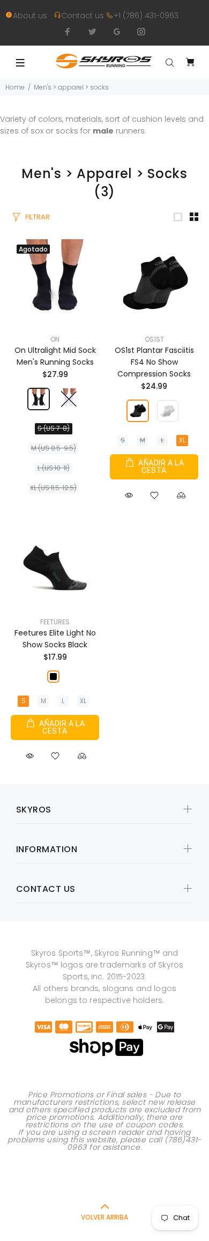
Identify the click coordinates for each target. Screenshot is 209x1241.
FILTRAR (37, 217)
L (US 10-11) (54, 467)
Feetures (55, 621)
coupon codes (153, 1124)
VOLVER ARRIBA (104, 1217)
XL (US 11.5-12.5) (53, 487)
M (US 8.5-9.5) (53, 448)
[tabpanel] (104, 1180)
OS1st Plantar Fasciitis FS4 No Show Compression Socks (154, 362)
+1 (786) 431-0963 (146, 15)
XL (182, 440)
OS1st (154, 339)
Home (15, 87)
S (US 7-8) (54, 428)
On (54, 339)
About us (33, 15)
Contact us (83, 15)
